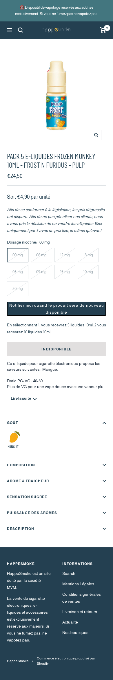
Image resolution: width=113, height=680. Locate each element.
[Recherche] (20, 30)
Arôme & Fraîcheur (28, 481)
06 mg (41, 255)
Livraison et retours (79, 611)
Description (20, 529)
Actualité (70, 622)
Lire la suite (21, 398)
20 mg (17, 288)
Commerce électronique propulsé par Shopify (66, 661)
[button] (56, 309)
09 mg (41, 271)
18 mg (88, 255)
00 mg (17, 255)
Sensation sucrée (27, 497)
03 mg (17, 271)
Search (68, 573)
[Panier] (103, 30)
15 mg (65, 271)
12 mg (65, 255)
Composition (21, 465)
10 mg (88, 271)
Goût (12, 423)
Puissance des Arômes (32, 513)
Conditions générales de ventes (81, 598)
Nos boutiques (75, 632)
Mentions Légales (78, 584)
